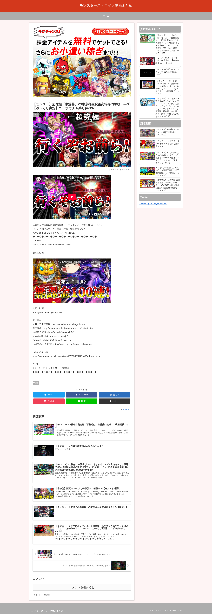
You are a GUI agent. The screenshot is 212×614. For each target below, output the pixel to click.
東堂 (36, 383)
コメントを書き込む (81, 587)
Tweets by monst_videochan (153, 203)
